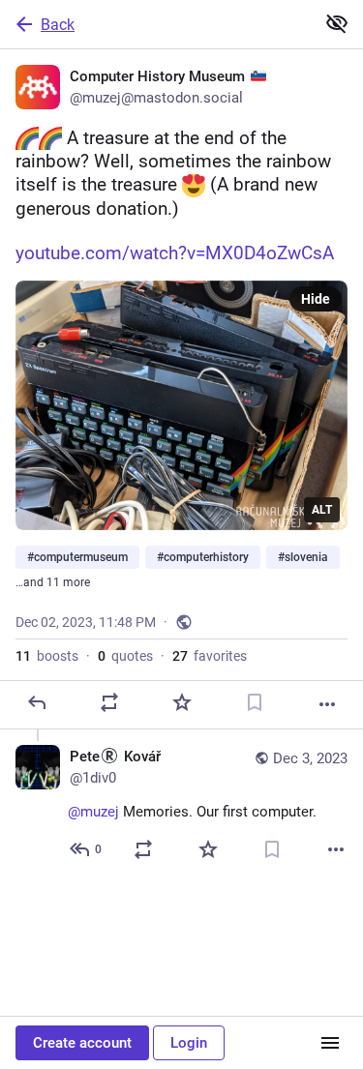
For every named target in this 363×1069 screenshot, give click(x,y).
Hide (315, 299)
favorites (209, 656)
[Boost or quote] (109, 702)
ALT (322, 510)
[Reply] (36, 702)
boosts (46, 656)
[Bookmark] (254, 702)
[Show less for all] (337, 23)
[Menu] (330, 1043)
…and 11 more (52, 582)
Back (58, 24)
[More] (327, 704)
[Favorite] (182, 702)
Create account (82, 1043)
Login (188, 1043)
